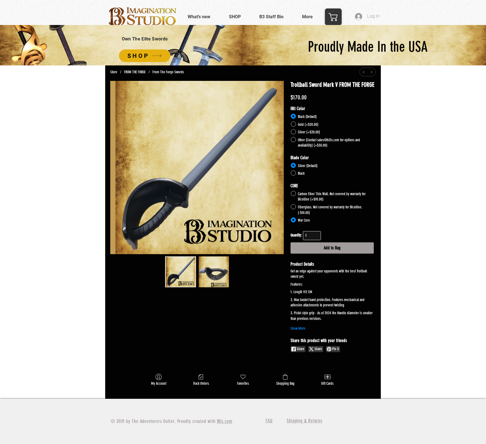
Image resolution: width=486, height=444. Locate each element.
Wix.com (224, 421)
